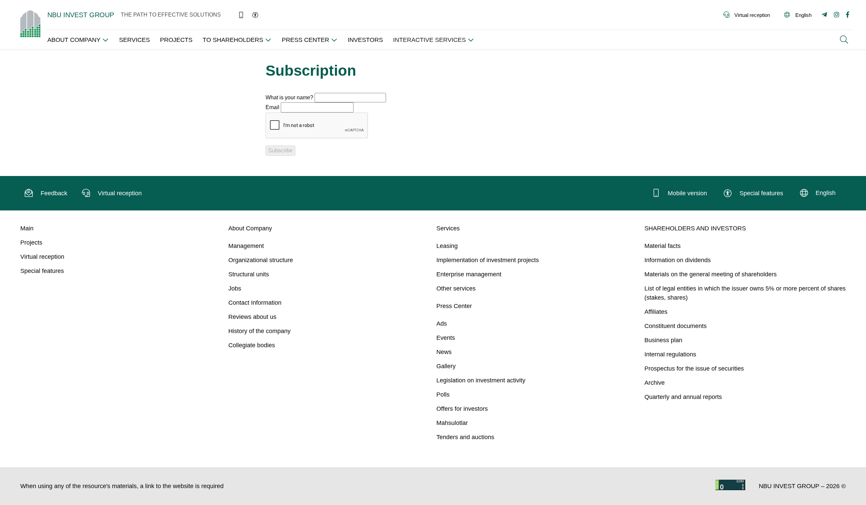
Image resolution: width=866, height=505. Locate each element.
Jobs (234, 288)
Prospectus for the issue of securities (694, 368)
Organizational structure (260, 260)
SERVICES (134, 39)
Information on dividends (677, 260)
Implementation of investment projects (487, 260)
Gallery (446, 366)
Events (445, 337)
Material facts (662, 246)
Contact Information (254, 302)
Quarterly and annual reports (683, 397)
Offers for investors (462, 408)
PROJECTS (176, 39)
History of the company (259, 331)
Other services (456, 288)
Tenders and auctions (465, 437)
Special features (42, 271)
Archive (654, 382)
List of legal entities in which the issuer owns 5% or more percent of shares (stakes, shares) (745, 293)
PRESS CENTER (305, 39)
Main (26, 228)
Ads (441, 323)
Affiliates (655, 311)
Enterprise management (468, 274)
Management (246, 246)
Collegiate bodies (251, 345)
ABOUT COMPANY (73, 39)
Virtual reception (42, 256)
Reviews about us (252, 316)
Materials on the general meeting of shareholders (710, 274)
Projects (31, 242)
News (444, 352)
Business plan (663, 340)
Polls (443, 394)
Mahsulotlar (452, 423)
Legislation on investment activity (480, 380)
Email (272, 107)
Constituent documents (675, 326)
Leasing (447, 246)
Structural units (248, 274)
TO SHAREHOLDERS (233, 39)
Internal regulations (670, 354)
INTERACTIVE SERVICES (429, 39)
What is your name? (289, 97)
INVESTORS (365, 39)
